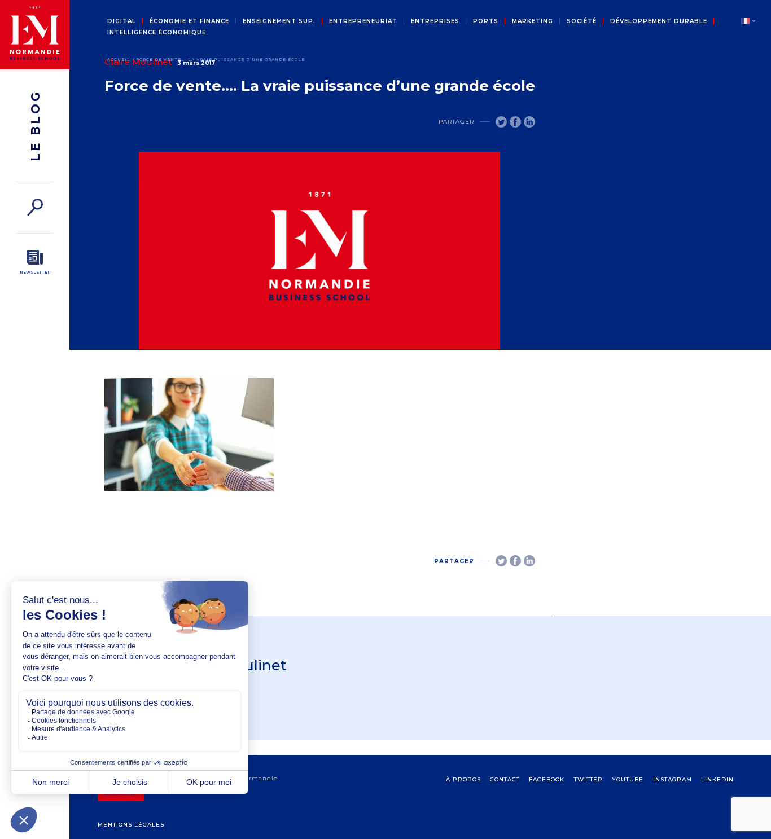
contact (505, 779)
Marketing (532, 21)
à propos (463, 779)
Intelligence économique (156, 33)
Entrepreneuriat (363, 21)
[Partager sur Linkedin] (529, 122)
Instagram (672, 779)
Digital (121, 21)
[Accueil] (34, 34)
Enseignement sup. (279, 21)
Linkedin (717, 779)
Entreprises (435, 21)
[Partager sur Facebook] (515, 122)
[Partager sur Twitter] (501, 122)
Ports (485, 21)
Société (582, 21)
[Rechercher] (34, 207)
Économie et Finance (189, 21)
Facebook (546, 779)
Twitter (588, 779)
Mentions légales (131, 824)
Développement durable (658, 21)
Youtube (627, 779)
